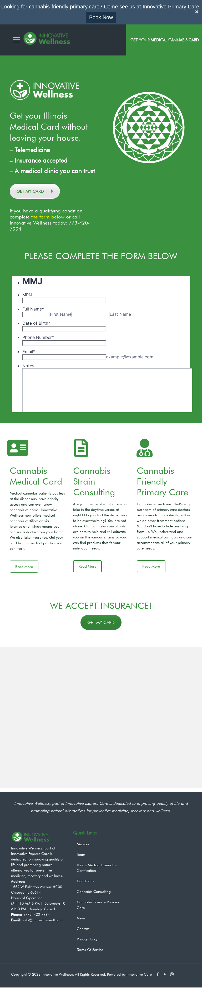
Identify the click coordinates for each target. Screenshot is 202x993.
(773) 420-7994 (37, 914)
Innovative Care (139, 974)
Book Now (101, 17)
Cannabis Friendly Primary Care (162, 481)
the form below (47, 217)
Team (81, 854)
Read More (24, 566)
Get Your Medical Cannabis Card (164, 40)
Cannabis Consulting (94, 891)
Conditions (85, 881)
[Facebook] (157, 974)
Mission (83, 844)
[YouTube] (165, 974)
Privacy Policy (87, 939)
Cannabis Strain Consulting (94, 481)
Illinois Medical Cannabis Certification (97, 868)
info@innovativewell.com (43, 920)
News (81, 918)
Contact (83, 928)
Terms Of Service (90, 950)
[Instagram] (172, 974)
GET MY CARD (30, 191)
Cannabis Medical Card (36, 476)
